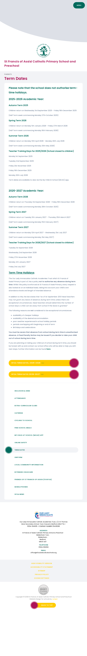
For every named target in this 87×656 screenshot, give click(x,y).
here (49, 349)
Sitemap (41, 571)
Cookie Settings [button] (41, 578)
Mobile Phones (21, 487)
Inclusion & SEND (22, 391)
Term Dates (20, 450)
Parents (8, 74)
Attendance (20, 398)
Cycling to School (23, 420)
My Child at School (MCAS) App (29, 435)
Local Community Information (29, 465)
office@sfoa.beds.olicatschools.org (44, 553)
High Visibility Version (41, 563)
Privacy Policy (42, 574)
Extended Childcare (24, 472)
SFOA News (19, 494)
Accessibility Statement (42, 567)
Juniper (55, 599)
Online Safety (21, 443)
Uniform (18, 457)
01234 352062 (43, 547)
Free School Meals (23, 428)
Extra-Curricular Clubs (26, 406)
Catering (19, 413)
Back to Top (47, 605)
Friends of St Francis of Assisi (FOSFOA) (33, 479)
